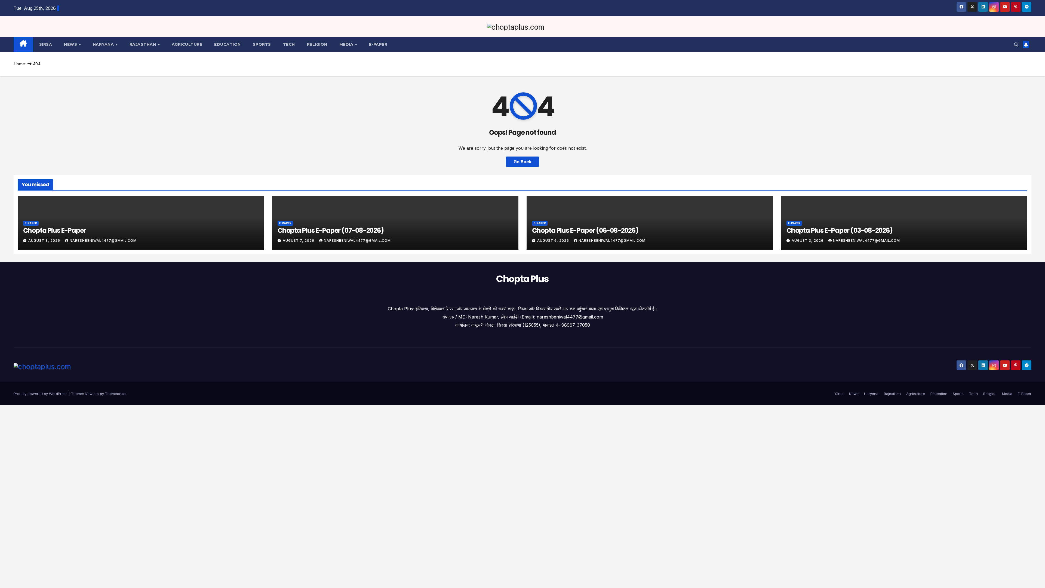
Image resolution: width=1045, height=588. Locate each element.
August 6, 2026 (553, 240)
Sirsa (45, 44)
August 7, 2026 (299, 240)
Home (19, 63)
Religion (317, 44)
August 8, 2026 (44, 240)
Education (227, 44)
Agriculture (187, 44)
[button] (1016, 44)
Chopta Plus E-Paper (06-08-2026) (585, 230)
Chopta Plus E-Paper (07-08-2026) (331, 230)
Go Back (522, 161)
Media (347, 44)
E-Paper (378, 44)
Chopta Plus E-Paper (54, 230)
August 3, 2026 (808, 240)
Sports (262, 44)
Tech (289, 44)
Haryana (104, 44)
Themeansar (116, 393)
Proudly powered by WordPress (41, 393)
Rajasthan (143, 44)
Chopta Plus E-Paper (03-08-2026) (839, 230)
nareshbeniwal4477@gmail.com (103, 240)
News (71, 44)
